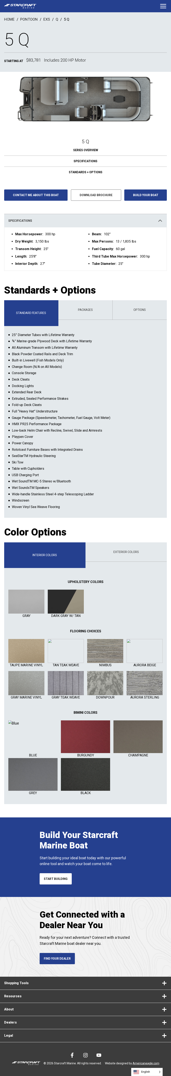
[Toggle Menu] (163, 6)
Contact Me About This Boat (36, 195)
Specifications (85, 161)
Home (9, 19)
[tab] (31, 313)
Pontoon (29, 19)
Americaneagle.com (146, 1063)
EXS (46, 19)
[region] (85, 249)
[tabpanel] (85, 419)
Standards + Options (85, 172)
